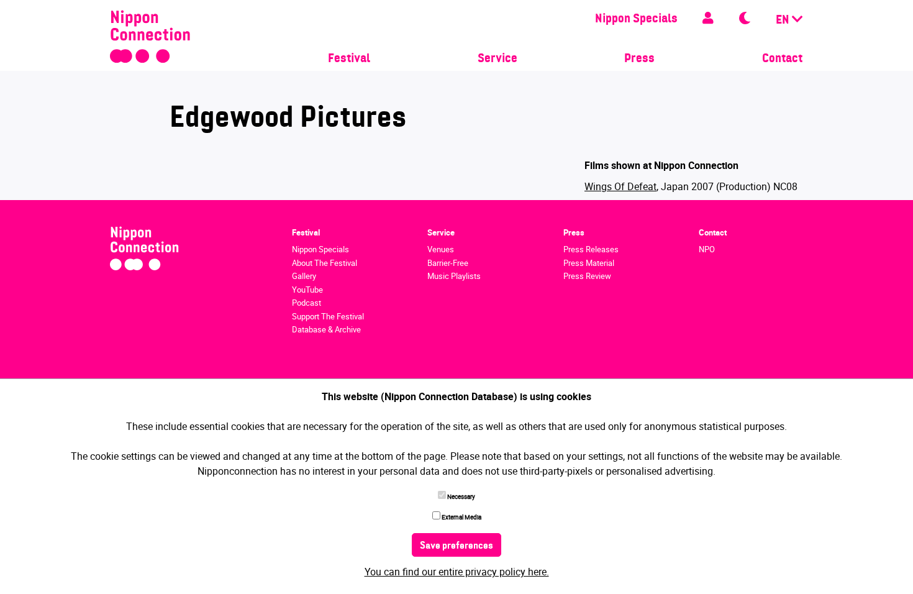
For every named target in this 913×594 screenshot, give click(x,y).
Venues (440, 249)
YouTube (307, 289)
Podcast (306, 302)
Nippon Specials (636, 19)
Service (497, 59)
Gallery (304, 275)
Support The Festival (328, 316)
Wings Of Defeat (620, 186)
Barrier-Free (447, 262)
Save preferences (456, 546)
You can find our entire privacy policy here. (457, 571)
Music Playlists (454, 275)
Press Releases (591, 249)
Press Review (587, 275)
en (784, 20)
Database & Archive (326, 329)
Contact (782, 59)
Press (639, 59)
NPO (707, 249)
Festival (349, 59)
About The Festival (324, 262)
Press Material (588, 262)
